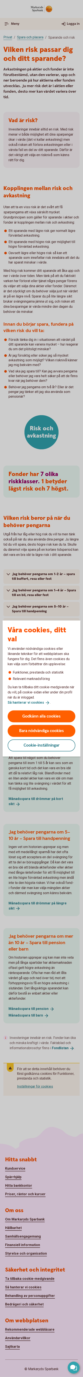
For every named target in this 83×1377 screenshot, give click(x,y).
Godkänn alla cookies (41, 716)
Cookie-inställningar (42, 745)
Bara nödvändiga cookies (41, 730)
